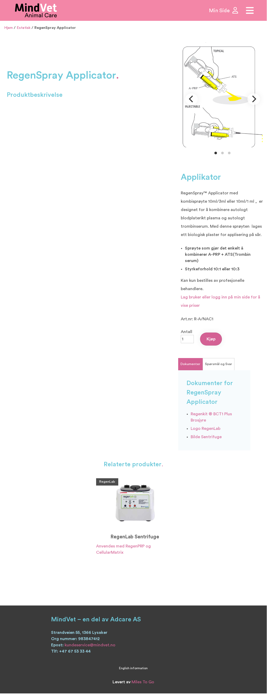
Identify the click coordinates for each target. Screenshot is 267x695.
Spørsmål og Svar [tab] (218, 364)
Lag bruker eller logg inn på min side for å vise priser (220, 301)
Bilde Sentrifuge (206, 437)
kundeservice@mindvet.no (90, 645)
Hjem (8, 28)
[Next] (253, 99)
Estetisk (23, 28)
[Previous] (191, 99)
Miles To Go (143, 682)
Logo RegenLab (205, 428)
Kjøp (211, 339)
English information (133, 668)
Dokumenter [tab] (190, 364)
